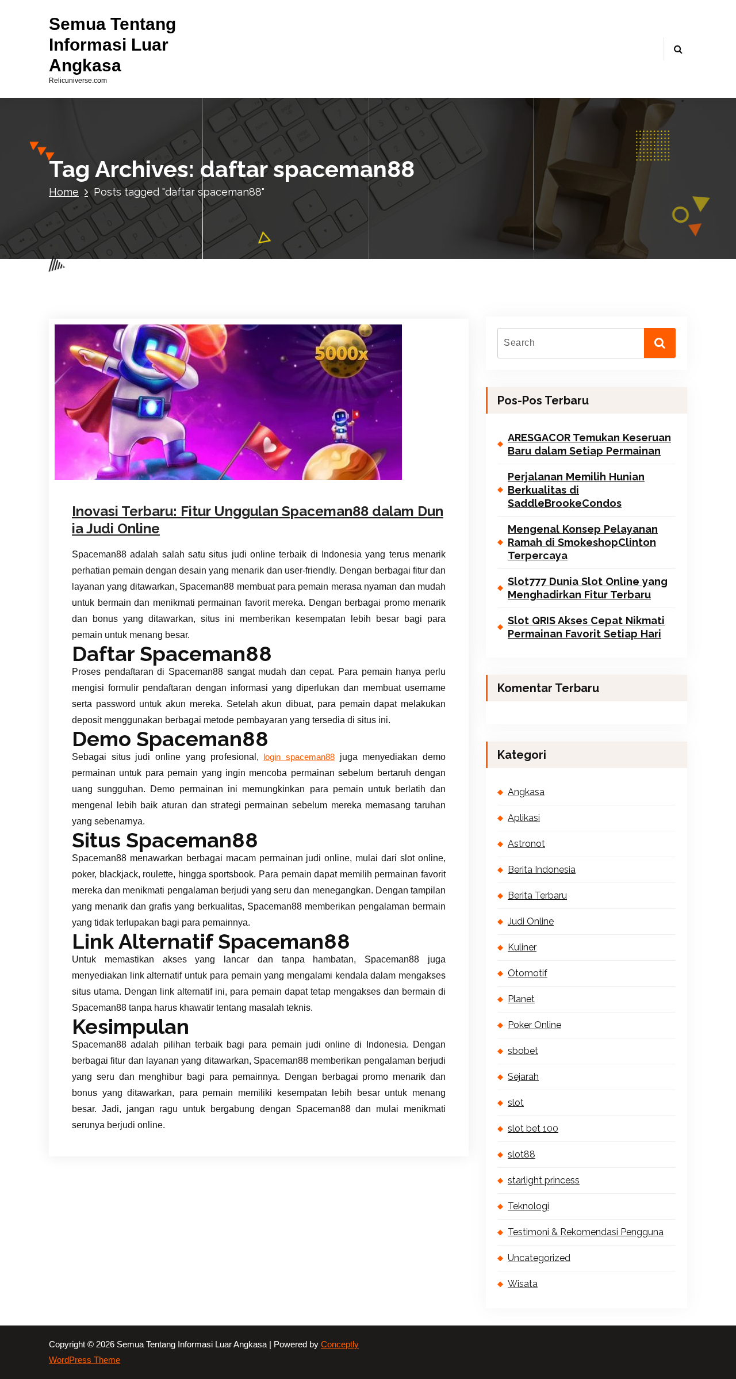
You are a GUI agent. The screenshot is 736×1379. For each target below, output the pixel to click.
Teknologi (528, 1206)
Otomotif (527, 973)
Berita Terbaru (537, 895)
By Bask (199, 475)
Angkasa (526, 791)
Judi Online (531, 921)
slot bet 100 (533, 1128)
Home (64, 192)
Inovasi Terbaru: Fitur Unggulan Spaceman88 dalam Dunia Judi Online (257, 520)
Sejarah (523, 1076)
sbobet (523, 1050)
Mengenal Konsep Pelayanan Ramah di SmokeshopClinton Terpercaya (583, 542)
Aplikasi (524, 817)
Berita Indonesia (542, 869)
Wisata (523, 1283)
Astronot (526, 843)
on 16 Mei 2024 (133, 475)
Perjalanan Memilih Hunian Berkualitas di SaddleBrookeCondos (576, 490)
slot (516, 1102)
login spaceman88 (299, 757)
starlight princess (544, 1180)
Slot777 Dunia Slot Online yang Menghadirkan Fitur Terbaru (588, 588)
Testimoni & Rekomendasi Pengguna (586, 1232)
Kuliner (522, 947)
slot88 (521, 1154)
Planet (521, 999)
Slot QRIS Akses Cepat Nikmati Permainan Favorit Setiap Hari (586, 627)
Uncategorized (266, 475)
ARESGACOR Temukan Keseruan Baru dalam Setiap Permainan (589, 444)
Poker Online (534, 1024)
